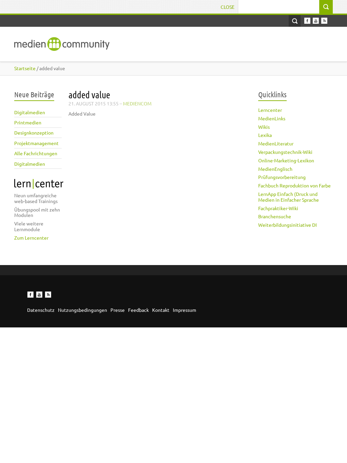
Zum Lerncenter (31, 238)
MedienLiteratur (275, 143)
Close (227, 7)
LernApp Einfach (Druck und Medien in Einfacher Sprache (288, 197)
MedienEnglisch (275, 169)
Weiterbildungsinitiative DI (287, 225)
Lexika (265, 135)
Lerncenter (270, 110)
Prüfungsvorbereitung (282, 177)
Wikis (264, 127)
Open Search (295, 21)
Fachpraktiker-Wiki (278, 208)
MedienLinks (271, 118)
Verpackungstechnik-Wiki (285, 152)
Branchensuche (274, 216)
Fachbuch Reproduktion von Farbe (294, 185)
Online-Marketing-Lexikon (286, 160)
